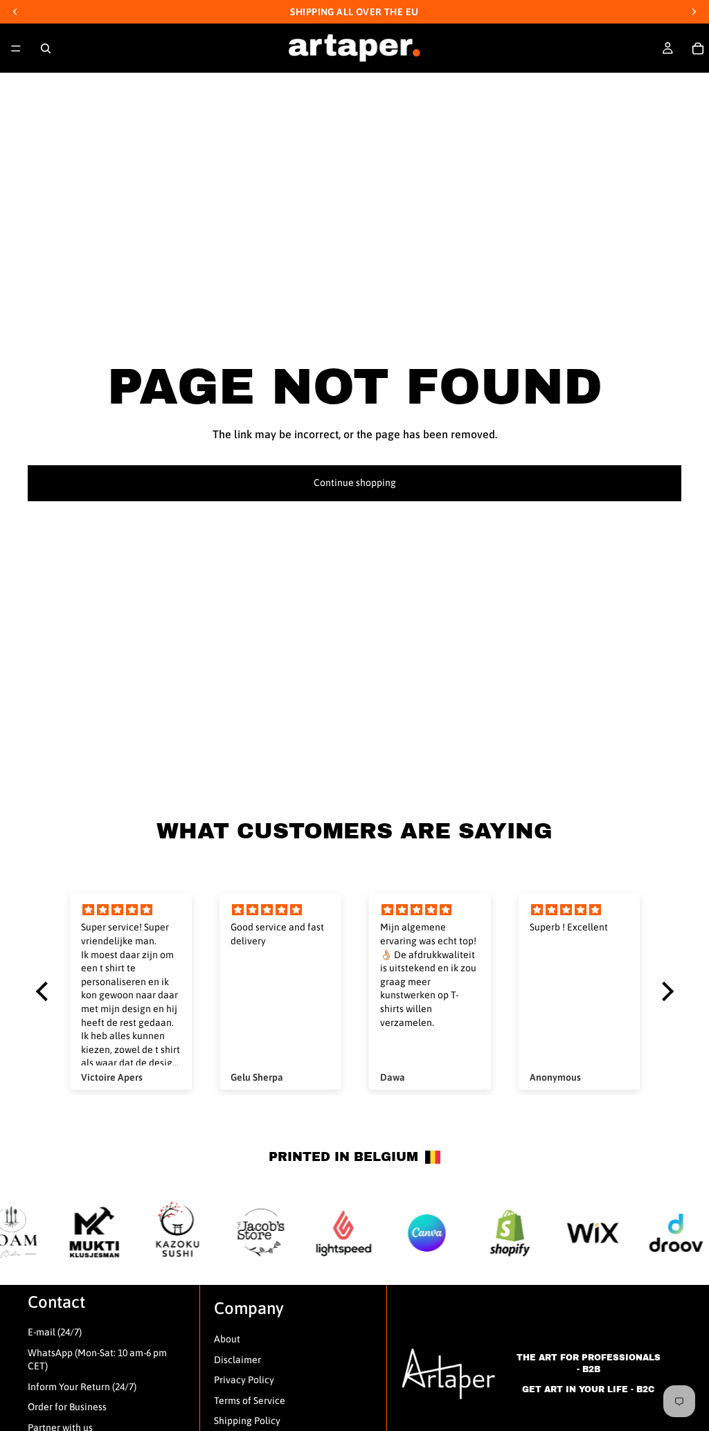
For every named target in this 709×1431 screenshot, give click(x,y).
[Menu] (16, 48)
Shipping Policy (247, 1420)
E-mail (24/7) (55, 1332)
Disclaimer (237, 1359)
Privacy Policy (244, 1379)
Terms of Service (249, 1400)
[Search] (45, 48)
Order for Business (67, 1406)
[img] (131, 910)
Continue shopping (355, 482)
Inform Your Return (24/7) (82, 1386)
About (227, 1338)
